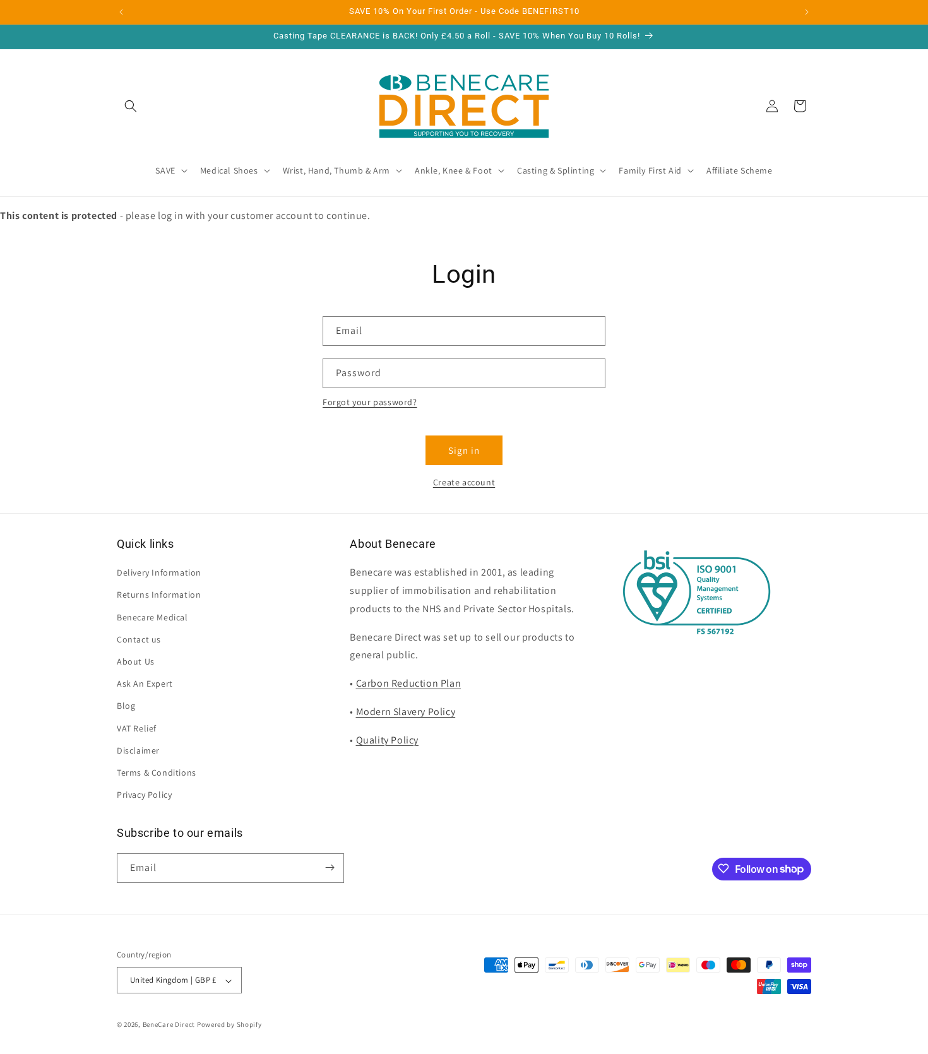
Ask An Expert (145, 684)
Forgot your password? (370, 402)
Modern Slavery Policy (406, 711)
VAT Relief (137, 728)
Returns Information (159, 595)
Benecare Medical (152, 617)
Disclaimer (138, 750)
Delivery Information (159, 573)
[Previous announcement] (121, 12)
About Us (136, 661)
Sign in (464, 450)
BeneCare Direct (169, 1025)
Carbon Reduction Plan (408, 683)
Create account (464, 482)
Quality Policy (387, 740)
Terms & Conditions (156, 772)
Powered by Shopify (229, 1025)
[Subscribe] (329, 867)
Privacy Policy (144, 795)
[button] (131, 106)
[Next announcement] (807, 12)
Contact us (139, 639)
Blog (126, 706)
